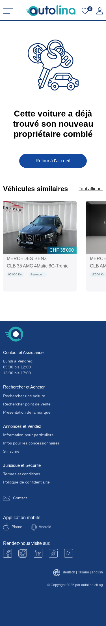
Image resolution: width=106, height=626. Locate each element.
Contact (20, 498)
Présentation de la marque (27, 412)
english (97, 572)
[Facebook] (7, 553)
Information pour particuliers (28, 435)
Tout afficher (91, 188)
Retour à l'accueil (53, 160)
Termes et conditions (21, 474)
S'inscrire (11, 451)
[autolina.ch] (50, 10)
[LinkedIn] (38, 553)
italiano (83, 572)
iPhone (16, 527)
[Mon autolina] (99, 11)
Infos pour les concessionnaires (31, 443)
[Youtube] (22, 553)
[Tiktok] (53, 553)
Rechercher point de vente (27, 404)
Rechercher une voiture (24, 396)
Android (45, 527)
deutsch (69, 572)
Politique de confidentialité (26, 482)
